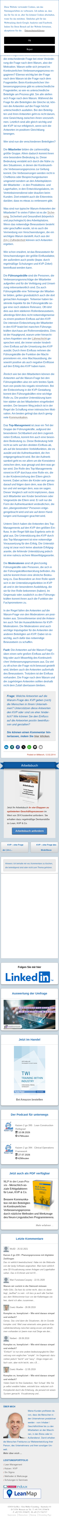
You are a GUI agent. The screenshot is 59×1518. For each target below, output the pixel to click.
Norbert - (19, 1338)
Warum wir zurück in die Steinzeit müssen (25, 1286)
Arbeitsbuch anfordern (29, 831)
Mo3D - (19, 1249)
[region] (29, 28)
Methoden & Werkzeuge (15, 1476)
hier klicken (41, 736)
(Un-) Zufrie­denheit (14, 240)
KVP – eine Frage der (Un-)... (13, 847)
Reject (29, 49)
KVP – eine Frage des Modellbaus (46, 848)
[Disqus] (29, 916)
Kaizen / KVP (10, 1468)
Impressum (12, 1515)
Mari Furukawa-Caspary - (27, 1280)
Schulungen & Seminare (15, 1479)
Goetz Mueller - (23, 1307)
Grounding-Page (45, 1515)
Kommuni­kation (18, 417)
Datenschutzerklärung (35, 30)
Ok (29, 40)
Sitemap (33, 1515)
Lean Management (12, 1464)
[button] (6, 747)
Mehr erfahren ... (44, 1225)
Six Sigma (8, 1472)
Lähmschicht (39, 338)
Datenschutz (23, 1515)
